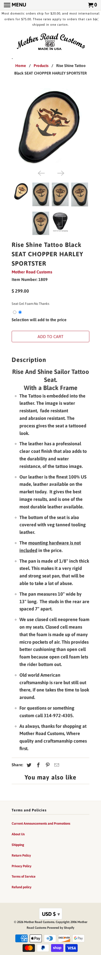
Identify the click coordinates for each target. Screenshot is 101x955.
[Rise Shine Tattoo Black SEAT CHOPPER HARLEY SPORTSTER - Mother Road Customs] (50, 127)
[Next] (60, 172)
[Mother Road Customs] (50, 42)
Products (41, 65)
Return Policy (21, 855)
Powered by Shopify (60, 928)
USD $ (51, 914)
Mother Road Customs (32, 272)
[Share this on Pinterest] (47, 765)
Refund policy (21, 887)
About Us (18, 834)
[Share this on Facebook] (37, 765)
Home (20, 65)
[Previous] (40, 172)
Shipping (18, 845)
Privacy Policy (21, 866)
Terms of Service (23, 876)
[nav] (15, 5)
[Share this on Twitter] (28, 765)
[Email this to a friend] (56, 765)
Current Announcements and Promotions (41, 823)
